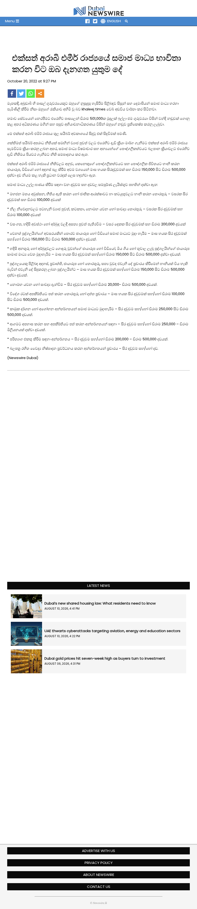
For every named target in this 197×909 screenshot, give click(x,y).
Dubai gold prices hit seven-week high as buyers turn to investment (104, 658)
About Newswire (98, 874)
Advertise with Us (98, 850)
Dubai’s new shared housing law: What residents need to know (100, 603)
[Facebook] (12, 93)
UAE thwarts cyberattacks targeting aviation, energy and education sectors (112, 630)
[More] (40, 93)
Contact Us (98, 886)
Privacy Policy (99, 862)
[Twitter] (21, 93)
